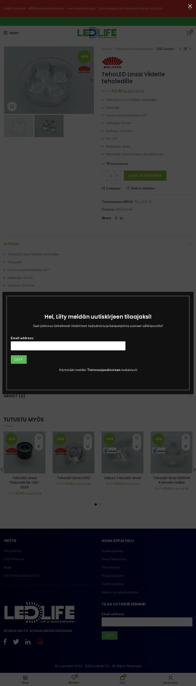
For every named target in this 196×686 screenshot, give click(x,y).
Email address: (22, 338)
